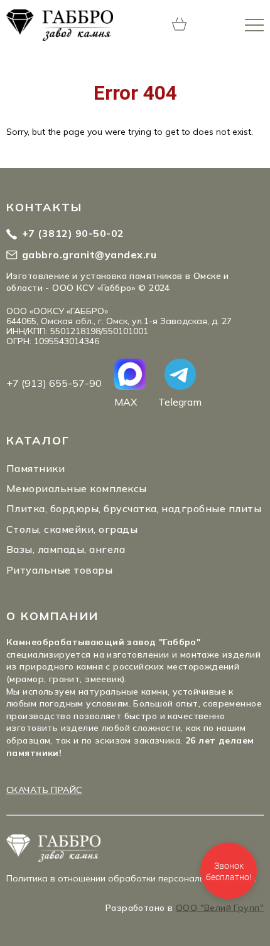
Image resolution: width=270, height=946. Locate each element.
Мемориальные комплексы (76, 488)
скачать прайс (44, 790)
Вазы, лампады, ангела (65, 549)
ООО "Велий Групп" (220, 907)
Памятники (35, 468)
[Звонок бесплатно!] (228, 871)
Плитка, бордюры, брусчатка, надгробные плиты (133, 508)
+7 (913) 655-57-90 (54, 383)
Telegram (180, 401)
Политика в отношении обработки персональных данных (131, 878)
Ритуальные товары (59, 570)
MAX (125, 401)
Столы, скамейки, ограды (72, 529)
